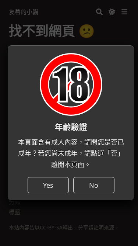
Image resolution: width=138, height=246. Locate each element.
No (93, 185)
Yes (48, 185)
